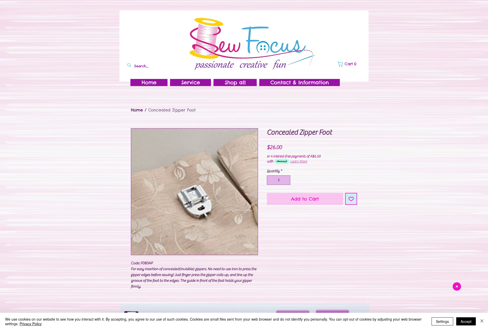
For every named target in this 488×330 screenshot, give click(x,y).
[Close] (482, 321)
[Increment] (286, 180)
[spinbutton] (278, 180)
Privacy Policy (31, 323)
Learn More (298, 161)
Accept (466, 321)
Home (137, 109)
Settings (442, 321)
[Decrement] (271, 180)
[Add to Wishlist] (351, 199)
